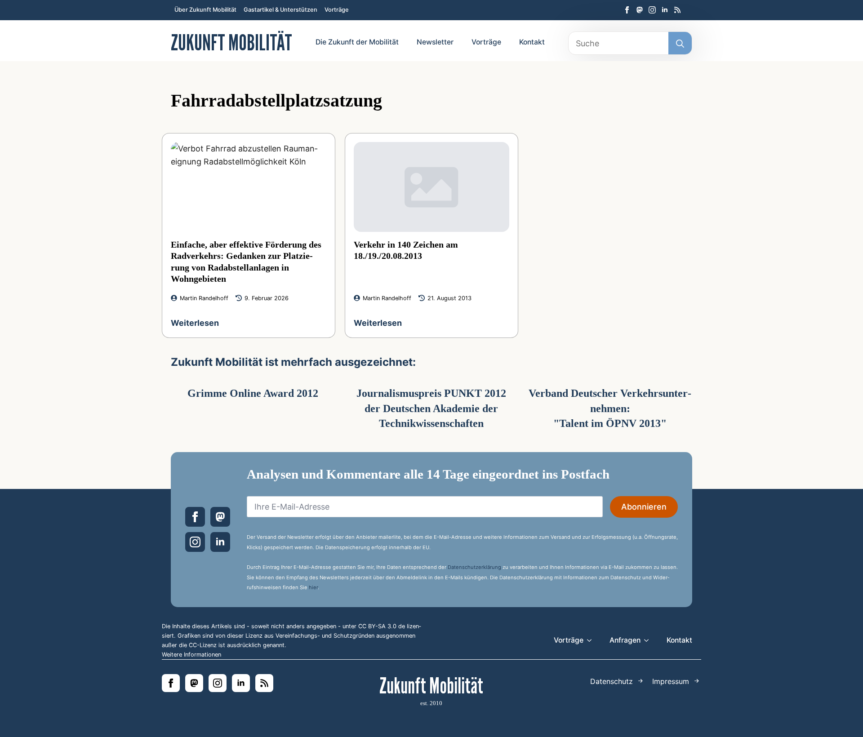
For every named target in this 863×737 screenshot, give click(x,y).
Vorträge (337, 9)
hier (313, 587)
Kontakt (532, 42)
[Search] (680, 43)
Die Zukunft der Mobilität (357, 42)
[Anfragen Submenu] (649, 640)
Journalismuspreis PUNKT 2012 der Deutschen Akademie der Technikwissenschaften (431, 408)
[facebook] (627, 9)
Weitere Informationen (191, 654)
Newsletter (435, 42)
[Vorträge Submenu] (592, 640)
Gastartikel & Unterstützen (280, 9)
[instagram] (652, 9)
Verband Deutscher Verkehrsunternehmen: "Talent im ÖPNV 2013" (610, 408)
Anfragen (625, 640)
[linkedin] (664, 9)
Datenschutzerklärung (474, 567)
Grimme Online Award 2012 (252, 393)
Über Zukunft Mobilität (205, 9)
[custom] (639, 9)
